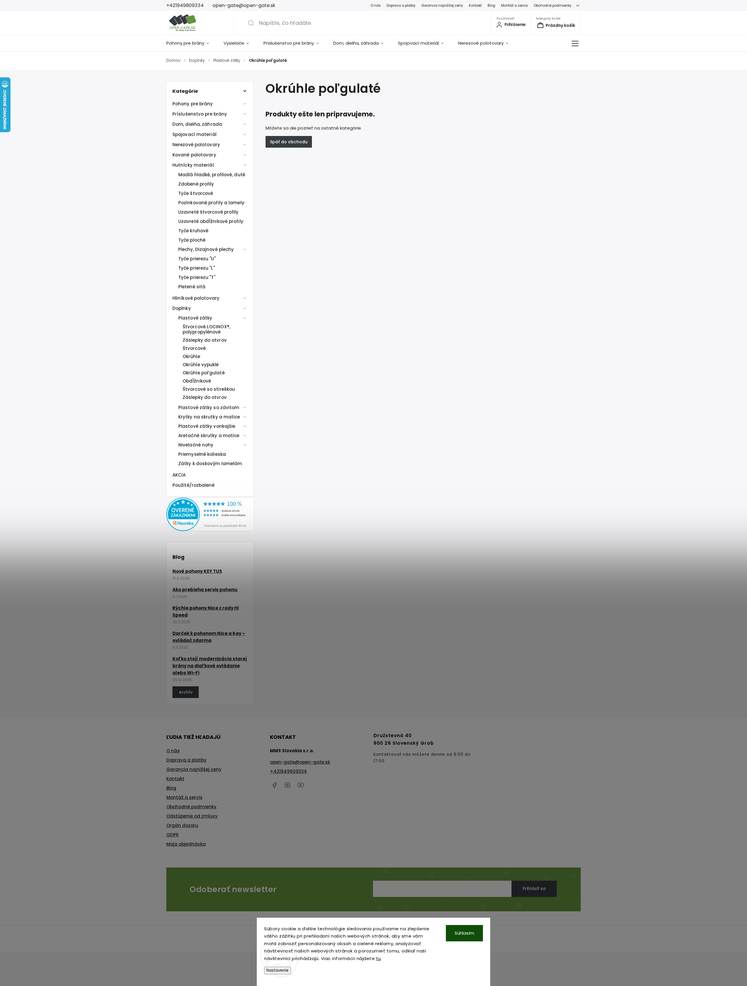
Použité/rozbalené (193, 485)
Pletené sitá (191, 287)
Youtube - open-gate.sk (300, 785)
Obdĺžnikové (197, 381)
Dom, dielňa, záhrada (197, 124)
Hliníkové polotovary (195, 298)
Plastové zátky (195, 318)
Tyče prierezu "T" (196, 277)
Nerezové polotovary (196, 145)
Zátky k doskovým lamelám (210, 463)
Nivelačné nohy (195, 445)
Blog (491, 5)
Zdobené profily (196, 184)
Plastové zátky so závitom (209, 407)
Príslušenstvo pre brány (199, 114)
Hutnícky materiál (193, 165)
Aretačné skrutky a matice (209, 435)
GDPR (172, 835)
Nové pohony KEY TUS (197, 571)
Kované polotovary (194, 155)
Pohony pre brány (192, 104)
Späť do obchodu (289, 142)
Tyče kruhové (193, 231)
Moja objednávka (186, 844)
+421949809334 (288, 771)
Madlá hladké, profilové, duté (211, 175)
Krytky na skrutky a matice (209, 417)
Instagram (287, 785)
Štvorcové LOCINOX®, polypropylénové (206, 329)
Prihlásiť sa (534, 888)
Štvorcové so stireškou (209, 389)
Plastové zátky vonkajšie (206, 426)
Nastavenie (277, 970)
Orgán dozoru (182, 825)
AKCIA (179, 475)
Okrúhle (191, 356)
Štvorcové (194, 348)
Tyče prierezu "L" (196, 268)
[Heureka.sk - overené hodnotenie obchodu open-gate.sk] (210, 529)
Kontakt (475, 5)
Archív (186, 692)
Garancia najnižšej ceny (442, 5)
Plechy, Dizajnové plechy (206, 249)
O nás (376, 5)
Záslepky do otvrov (205, 340)
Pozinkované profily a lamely (211, 203)
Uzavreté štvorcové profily (208, 212)
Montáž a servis (514, 5)
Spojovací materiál (194, 134)
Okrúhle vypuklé (201, 365)
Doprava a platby (401, 5)
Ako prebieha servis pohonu (205, 590)
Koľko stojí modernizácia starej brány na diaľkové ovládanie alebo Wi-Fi (209, 666)
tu (378, 958)
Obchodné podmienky (553, 5)
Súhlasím (464, 933)
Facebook (274, 785)
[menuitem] (191, 43)
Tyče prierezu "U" (197, 259)
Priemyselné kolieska (202, 454)
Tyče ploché (191, 240)
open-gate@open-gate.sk (300, 762)
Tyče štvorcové (195, 193)
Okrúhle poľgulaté (204, 373)
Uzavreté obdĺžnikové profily (210, 221)
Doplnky (181, 308)
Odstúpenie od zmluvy (192, 816)
